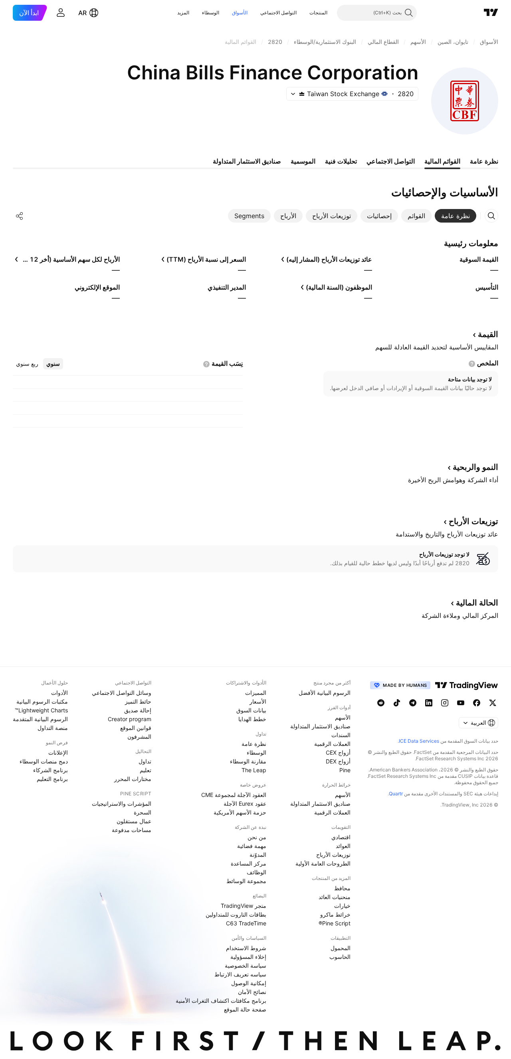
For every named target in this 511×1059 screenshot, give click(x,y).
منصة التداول (53, 727)
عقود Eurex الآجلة (245, 803)
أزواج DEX (338, 761)
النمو (475, 467)
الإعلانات (58, 752)
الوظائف (256, 872)
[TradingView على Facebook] (476, 702)
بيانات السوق (251, 710)
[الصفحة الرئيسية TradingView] (491, 12)
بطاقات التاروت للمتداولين (236, 914)
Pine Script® (335, 923)
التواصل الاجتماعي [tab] (390, 161)
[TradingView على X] (492, 702)
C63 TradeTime (246, 923)
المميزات (255, 692)
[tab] (455, 216)
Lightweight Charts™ (41, 710)
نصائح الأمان (252, 991)
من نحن (257, 837)
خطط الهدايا (252, 719)
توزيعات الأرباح (333, 854)
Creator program (129, 719)
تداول (145, 761)
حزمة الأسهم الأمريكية (240, 812)
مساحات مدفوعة (131, 829)
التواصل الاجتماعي (278, 13)
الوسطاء (210, 13)
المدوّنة (258, 854)
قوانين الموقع (135, 727)
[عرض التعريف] (471, 363)
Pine (345, 770)
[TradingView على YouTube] (460, 702)
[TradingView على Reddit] (380, 702)
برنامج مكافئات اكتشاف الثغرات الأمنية (221, 1000)
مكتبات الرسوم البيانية (42, 701)
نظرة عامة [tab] (484, 161)
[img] (301, 93)
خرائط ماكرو (335, 914)
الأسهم (343, 717)
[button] (303, 13)
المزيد (183, 13)
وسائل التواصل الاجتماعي (121, 692)
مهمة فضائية (251, 845)
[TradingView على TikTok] (396, 702)
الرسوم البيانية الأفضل (325, 692)
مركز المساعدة (248, 863)
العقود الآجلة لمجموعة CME (233, 794)
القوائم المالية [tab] (442, 161)
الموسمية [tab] (303, 161)
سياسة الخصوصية (245, 965)
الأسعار (258, 701)
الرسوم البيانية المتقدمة (40, 719)
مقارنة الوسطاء (248, 761)
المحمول (341, 948)
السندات (341, 735)
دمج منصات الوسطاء (44, 761)
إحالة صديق (137, 710)
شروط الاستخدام (246, 948)
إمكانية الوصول (248, 983)
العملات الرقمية (332, 743)
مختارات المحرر (132, 778)
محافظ (342, 888)
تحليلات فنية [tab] (341, 161)
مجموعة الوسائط (246, 881)
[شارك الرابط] (19, 216)
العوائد (343, 845)
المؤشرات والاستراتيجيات (121, 803)
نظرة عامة (254, 743)
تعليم (145, 770)
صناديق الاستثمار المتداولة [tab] (247, 161)
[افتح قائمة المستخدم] (61, 13)
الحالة (477, 602)
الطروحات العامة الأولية (323, 863)
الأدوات (59, 692)
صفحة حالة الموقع (245, 1009)
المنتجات (318, 13)
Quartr (396, 794)
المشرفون (139, 736)
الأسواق (240, 13)
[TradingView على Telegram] (412, 702)
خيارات (342, 905)
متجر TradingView (243, 905)
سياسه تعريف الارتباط (240, 974)
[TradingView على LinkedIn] (428, 702)
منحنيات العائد (335, 896)
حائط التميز (138, 701)
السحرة (142, 812)
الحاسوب (340, 956)
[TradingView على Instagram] (444, 702)
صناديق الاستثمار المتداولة (320, 726)
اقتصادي (341, 837)
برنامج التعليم (52, 778)
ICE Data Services (419, 741)
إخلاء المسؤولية (248, 956)
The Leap (254, 770)
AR (82, 13)
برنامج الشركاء (50, 770)
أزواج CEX (338, 752)
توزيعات (473, 521)
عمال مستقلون (134, 821)
